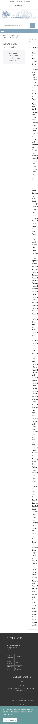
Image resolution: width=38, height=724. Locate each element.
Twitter (19, 2)
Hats (33, 215)
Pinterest (27, 2)
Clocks (34, 91)
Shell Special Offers (34, 528)
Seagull (34, 500)
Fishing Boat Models (34, 163)
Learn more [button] (7, 714)
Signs (34, 569)
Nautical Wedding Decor (35, 399)
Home (5, 36)
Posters (34, 456)
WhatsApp (19, 6)
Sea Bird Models (34, 494)
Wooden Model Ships (35, 616)
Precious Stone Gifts (35, 461)
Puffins (34, 467)
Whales (34, 608)
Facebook (12, 2)
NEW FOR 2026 (33, 412)
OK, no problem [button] (10, 720)
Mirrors (34, 264)
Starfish (34, 578)
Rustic (34, 476)
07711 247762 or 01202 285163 (22, 701)
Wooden (35, 611)
